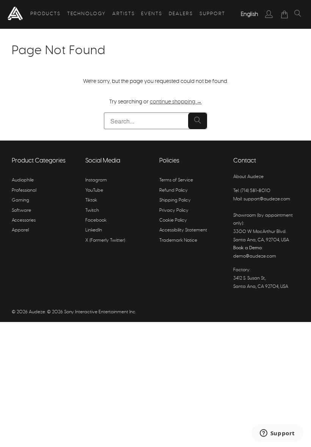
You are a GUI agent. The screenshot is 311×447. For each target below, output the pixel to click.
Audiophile (23, 180)
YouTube (94, 190)
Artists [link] (123, 13)
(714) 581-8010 (255, 190)
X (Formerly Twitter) (105, 240)
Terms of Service (176, 180)
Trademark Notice (178, 240)
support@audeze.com (266, 199)
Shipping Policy (175, 200)
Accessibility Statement (183, 230)
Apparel (20, 230)
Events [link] (151, 13)
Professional (24, 190)
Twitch (92, 210)
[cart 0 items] (285, 14)
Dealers (181, 13)
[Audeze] (15, 14)
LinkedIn (93, 230)
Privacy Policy (173, 210)
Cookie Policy (173, 220)
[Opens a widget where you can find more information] (277, 433)
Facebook (96, 220)
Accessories (24, 220)
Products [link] (45, 13)
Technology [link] (86, 13)
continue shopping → (176, 102)
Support (212, 13)
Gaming (20, 200)
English (249, 14)
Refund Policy (173, 190)
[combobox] (249, 14)
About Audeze (248, 176)
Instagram (96, 180)
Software (21, 210)
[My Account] (269, 14)
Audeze (37, 311)
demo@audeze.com (254, 256)
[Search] (297, 14)
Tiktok (91, 200)
